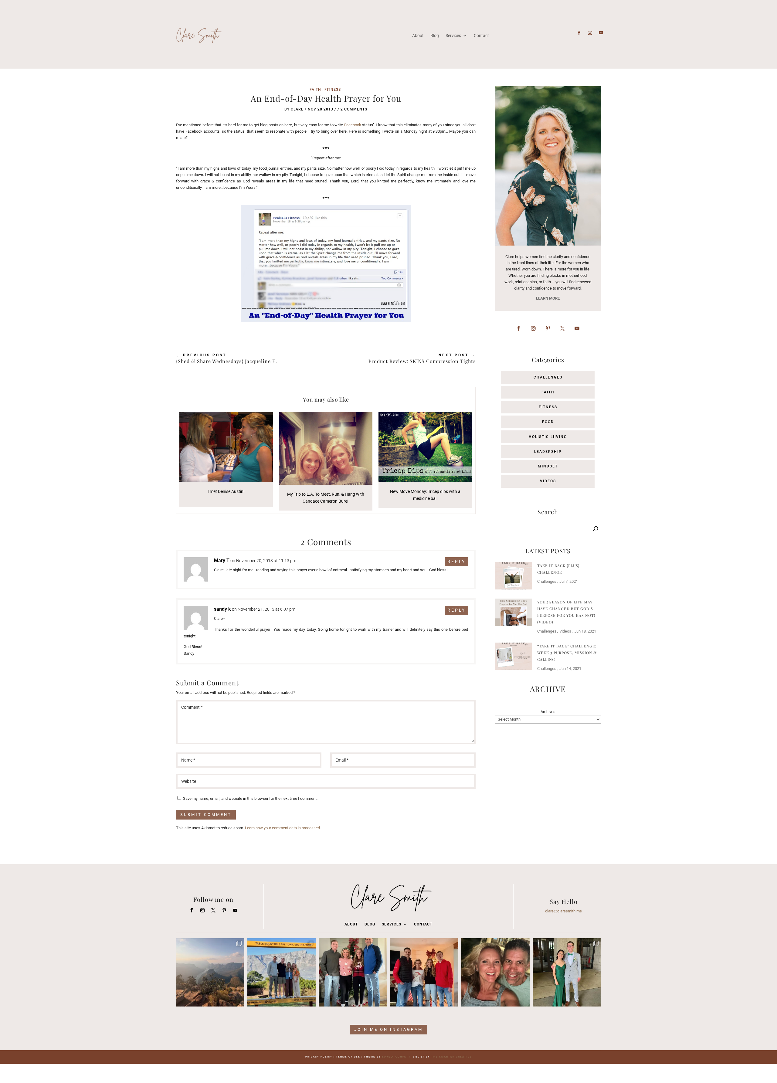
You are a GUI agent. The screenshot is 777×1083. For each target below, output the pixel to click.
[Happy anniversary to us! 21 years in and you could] (495, 972)
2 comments (354, 109)
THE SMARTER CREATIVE (451, 1056)
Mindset (548, 466)
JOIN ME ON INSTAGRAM (388, 1029)
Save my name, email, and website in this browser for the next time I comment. (250, 798)
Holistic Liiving (548, 437)
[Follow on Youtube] (601, 33)
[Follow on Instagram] (590, 33)
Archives (548, 711)
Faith (315, 89)
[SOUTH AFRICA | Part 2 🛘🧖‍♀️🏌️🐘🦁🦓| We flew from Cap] (210, 972)
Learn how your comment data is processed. (283, 828)
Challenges (548, 377)
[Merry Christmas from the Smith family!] (353, 972)
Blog (434, 35)
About (418, 35)
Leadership (548, 452)
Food (548, 422)
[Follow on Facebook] (579, 33)
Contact (481, 35)
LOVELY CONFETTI (397, 1056)
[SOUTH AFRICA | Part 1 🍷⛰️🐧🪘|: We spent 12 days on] (281, 972)
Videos (548, 481)
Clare (297, 109)
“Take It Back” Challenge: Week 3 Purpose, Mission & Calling (567, 652)
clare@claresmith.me (563, 911)
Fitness (332, 89)
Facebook (352, 125)
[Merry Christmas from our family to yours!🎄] (424, 972)
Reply (456, 561)
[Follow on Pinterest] (224, 910)
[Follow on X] (213, 910)
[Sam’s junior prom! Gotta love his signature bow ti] (567, 972)
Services (453, 35)
